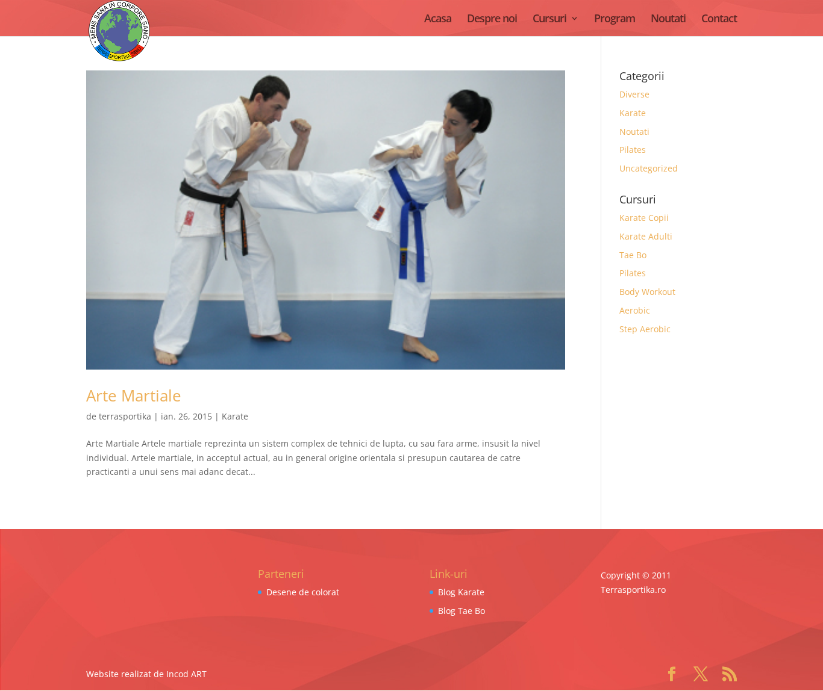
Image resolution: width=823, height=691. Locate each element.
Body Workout (647, 291)
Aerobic (634, 310)
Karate (235, 416)
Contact (719, 19)
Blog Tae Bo (461, 610)
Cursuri (549, 19)
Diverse (634, 94)
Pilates (632, 149)
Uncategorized (648, 168)
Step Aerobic (645, 329)
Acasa (437, 19)
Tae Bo (632, 255)
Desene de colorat (302, 592)
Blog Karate (461, 592)
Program (614, 19)
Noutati (668, 19)
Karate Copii (644, 217)
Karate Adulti (645, 236)
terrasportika (125, 416)
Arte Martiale (133, 395)
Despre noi (492, 19)
